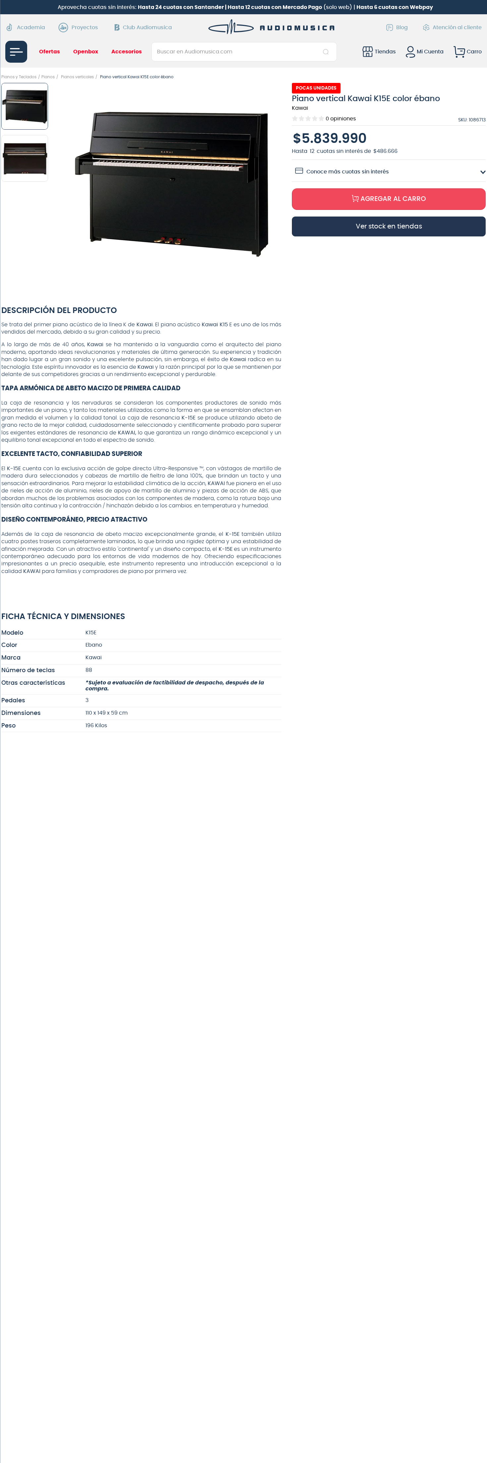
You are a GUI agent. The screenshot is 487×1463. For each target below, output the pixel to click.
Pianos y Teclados (18, 77)
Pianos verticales (77, 77)
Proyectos (85, 27)
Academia (31, 27)
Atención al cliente (457, 27)
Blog (402, 27)
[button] (172, 183)
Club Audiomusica (147, 27)
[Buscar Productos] (327, 51)
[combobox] (244, 51)
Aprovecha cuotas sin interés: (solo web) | (245, 7)
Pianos (48, 77)
